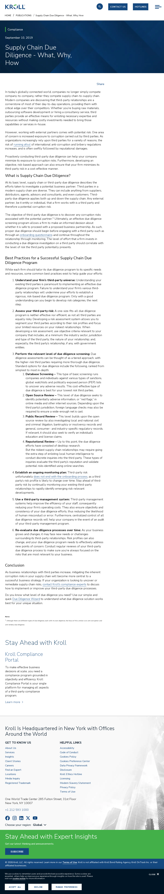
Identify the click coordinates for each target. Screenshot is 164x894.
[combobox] (40, 825)
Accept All (15, 887)
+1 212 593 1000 (17, 810)
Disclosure (66, 769)
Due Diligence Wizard (26, 599)
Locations (10, 774)
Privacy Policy (67, 787)
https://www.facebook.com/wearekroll (7, 818)
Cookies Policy (68, 756)
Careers (9, 765)
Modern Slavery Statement (75, 783)
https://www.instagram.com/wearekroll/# (14, 818)
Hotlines (140, 6)
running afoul (22, 144)
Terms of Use (67, 791)
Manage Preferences (66, 887)
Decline (38, 887)
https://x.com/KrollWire (28, 818)
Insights (9, 756)
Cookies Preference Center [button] (75, 761)
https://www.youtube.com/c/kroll (35, 818)
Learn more (12, 702)
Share (100, 84)
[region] (82, 881)
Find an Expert (13, 769)
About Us (10, 748)
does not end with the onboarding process (60, 477)
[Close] (158, 874)
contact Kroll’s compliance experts (64, 584)
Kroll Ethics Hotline (71, 774)
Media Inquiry (12, 778)
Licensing (65, 778)
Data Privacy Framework (73, 765)
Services (10, 752)
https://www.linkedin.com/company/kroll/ (21, 818)
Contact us (118, 6)
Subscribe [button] (17, 851)
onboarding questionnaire (36, 235)
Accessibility (67, 748)
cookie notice (18, 878)
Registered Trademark (18, 783)
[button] (99, 6)
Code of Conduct (69, 752)
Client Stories (13, 761)
